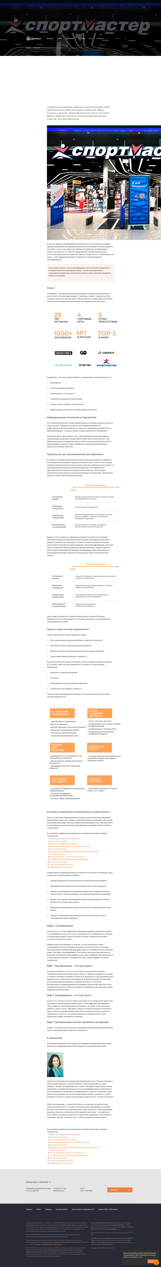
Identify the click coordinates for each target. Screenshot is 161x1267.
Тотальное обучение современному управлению (69, 859)
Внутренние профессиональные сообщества (67, 857)
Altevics (93, 1242)
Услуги (59, 38)
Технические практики (58, 862)
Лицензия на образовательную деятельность (68, 1242)
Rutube (38, 1209)
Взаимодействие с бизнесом (61, 867)
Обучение (81, 38)
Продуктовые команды (59, 841)
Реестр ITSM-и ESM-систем (107, 1209)
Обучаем (63, 1225)
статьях (49, 1229)
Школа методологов (58, 854)
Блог (91, 38)
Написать (114, 1190)
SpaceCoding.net (109, 1248)
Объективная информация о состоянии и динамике (70, 846)
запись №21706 (107, 1244)
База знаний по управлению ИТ (83, 1209)
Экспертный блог (62, 1209)
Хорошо (152, 1261)
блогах (55, 1229)
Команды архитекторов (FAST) (62, 865)
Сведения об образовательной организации (48, 1244)
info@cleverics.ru (58, 1191)
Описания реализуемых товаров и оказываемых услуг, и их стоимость (112, 1238)
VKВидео (48, 1209)
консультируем (71, 1225)
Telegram (29, 1209)
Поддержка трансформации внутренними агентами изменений (74, 852)
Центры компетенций (58, 849)
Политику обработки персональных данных (60, 1250)
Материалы (70, 38)
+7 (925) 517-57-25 (59, 1188)
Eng (117, 38)
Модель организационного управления (65, 839)
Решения (49, 38)
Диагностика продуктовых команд (63, 844)
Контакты (100, 38)
